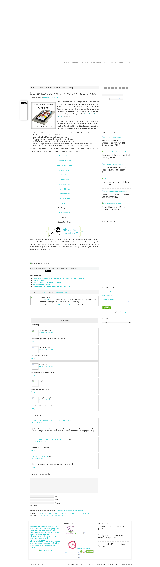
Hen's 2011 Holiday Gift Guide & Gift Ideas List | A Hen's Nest (49, 439)
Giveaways (42, 292)
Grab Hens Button (39, 280)
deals (31, 530)
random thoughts (45, 545)
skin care (37, 547)
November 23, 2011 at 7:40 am (46, 332)
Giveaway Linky (95, 62)
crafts (57, 528)
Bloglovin (76, 564)
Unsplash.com (106, 303)
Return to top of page (38, 564)
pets (52, 543)
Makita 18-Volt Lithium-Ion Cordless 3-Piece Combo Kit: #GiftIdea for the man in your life (65, 513)
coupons (53, 528)
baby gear (37, 526)
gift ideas (39, 534)
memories (50, 541)
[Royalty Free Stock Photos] (106, 308)
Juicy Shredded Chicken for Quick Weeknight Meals (116, 156)
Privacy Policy (91, 564)
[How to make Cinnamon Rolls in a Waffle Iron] (116, 178)
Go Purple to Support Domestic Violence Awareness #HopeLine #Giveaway (59, 278)
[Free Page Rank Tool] (45, 550)
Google (70, 564)
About (121, 62)
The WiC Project (64, 198)
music (35, 543)
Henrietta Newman (45, 299)
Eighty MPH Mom (64, 189)
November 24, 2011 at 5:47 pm (46, 366)
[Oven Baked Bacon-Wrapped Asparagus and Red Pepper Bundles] (116, 164)
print (25, 118)
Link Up (34, 540)
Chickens (43, 528)
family (43, 530)
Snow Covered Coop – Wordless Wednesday (50, 516)
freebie (42, 532)
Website (57, 503)
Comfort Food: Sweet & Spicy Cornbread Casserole (114, 208)
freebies (47, 532)
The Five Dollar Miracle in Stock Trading (111, 545)
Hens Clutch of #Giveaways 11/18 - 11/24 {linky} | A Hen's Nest (50, 421)
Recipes (74, 62)
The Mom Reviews (64, 175)
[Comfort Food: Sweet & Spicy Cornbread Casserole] (116, 203)
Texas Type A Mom (64, 212)
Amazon (32, 526)
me (47, 541)
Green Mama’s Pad (64, 160)
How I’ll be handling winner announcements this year (51, 286)
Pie (57, 543)
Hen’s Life (83, 62)
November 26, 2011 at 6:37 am (46, 383)
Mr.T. (31, 543)
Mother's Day (57, 541)
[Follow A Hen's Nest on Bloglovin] (116, 99)
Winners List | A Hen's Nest (40, 456)
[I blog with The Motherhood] (87, 533)
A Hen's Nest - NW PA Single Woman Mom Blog (80, 74)
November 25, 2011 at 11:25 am (39, 422)
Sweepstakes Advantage (109, 291)
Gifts (105, 62)
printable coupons (34, 545)
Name (57, 496)
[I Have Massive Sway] (78, 552)
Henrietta (46, 98)
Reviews (66, 62)
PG (54, 543)
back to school (53, 526)
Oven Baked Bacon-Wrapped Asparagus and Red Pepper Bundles (114, 169)
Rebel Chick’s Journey (64, 165)
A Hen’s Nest (64, 179)
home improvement (52, 538)
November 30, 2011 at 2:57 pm (46, 399)
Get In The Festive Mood (41, 284)
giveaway (49, 534)
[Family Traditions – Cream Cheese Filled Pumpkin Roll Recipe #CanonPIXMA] (116, 137)
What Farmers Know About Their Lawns (47, 282)
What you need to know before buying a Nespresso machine (111, 536)
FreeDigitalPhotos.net (108, 299)
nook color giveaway (61, 292)
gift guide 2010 (54, 532)
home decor (44, 538)
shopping (32, 547)
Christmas (48, 528)
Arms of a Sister (64, 156)
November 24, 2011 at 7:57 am (46, 349)
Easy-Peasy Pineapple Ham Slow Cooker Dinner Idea (115, 195)
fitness (38, 532)
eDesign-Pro (125, 312)
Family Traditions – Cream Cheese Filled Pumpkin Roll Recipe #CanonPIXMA (113, 142)
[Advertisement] (80, 28)
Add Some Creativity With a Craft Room (112, 527)
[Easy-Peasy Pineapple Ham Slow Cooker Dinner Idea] (116, 191)
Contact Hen (100, 564)
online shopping (44, 543)
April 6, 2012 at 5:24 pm (37, 458)
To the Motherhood (64, 184)
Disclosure (83, 564)
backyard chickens (35, 528)
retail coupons (54, 545)
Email (57, 499)
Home (128, 62)
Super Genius (44, 547)
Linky (42, 540)
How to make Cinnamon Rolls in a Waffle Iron (116, 183)
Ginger (44, 534)
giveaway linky (38, 536)
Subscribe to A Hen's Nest (65, 305)
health (39, 538)
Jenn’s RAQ (64, 203)
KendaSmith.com (64, 170)
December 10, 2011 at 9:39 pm (39, 441)
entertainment (37, 530)
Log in (130, 564)
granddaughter (33, 538)
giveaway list (51, 537)
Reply (33, 341)
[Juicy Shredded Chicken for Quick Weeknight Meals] (116, 151)
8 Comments (55, 98)
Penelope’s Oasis (64, 194)
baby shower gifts (45, 526)
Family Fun (48, 530)
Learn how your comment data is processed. (70, 510)
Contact (113, 62)
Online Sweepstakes (108, 295)
